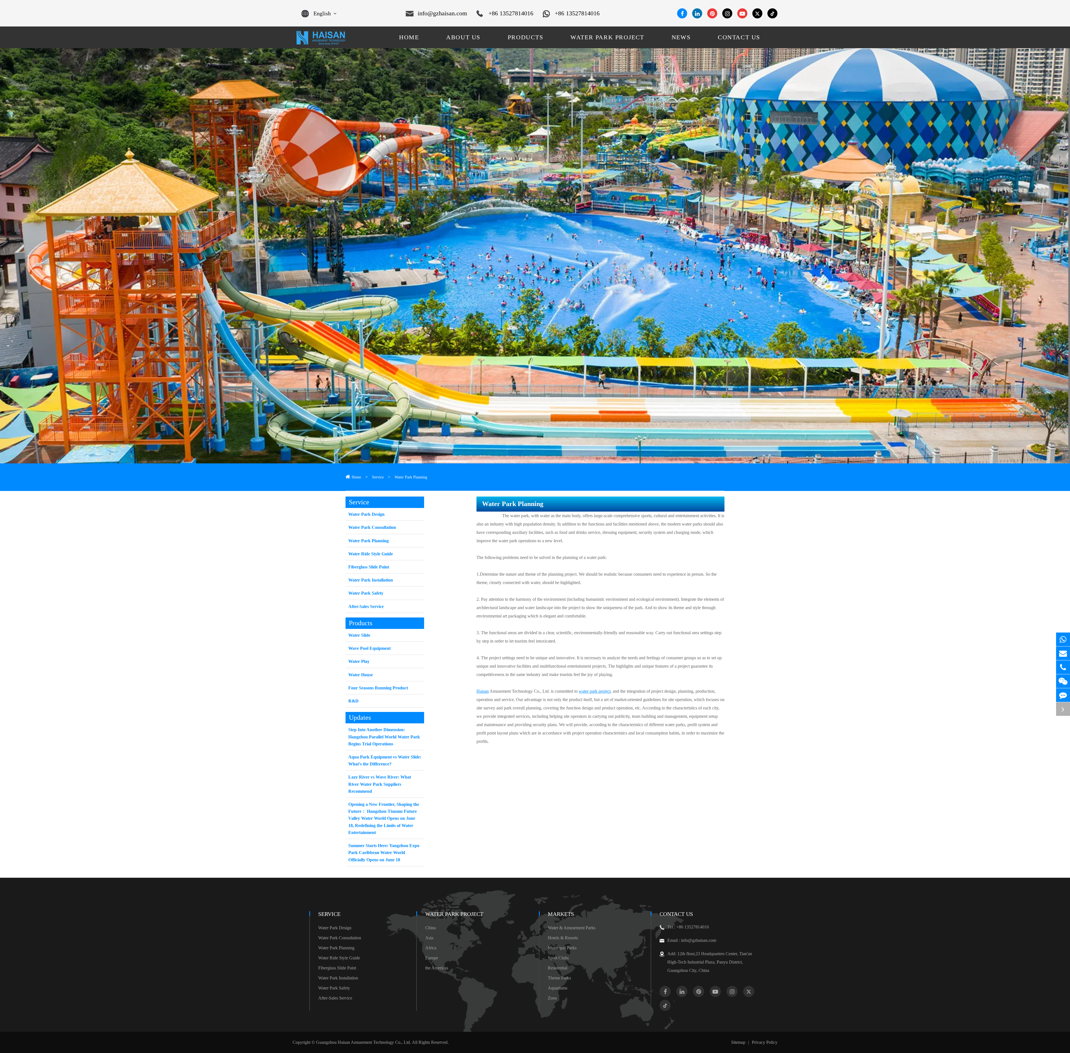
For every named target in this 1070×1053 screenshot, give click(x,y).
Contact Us (676, 914)
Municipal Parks (562, 947)
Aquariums (557, 988)
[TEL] (1063, 667)
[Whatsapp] (1063, 639)
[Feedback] (1063, 695)
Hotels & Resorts (563, 937)
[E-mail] (1063, 653)
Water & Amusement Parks (571, 927)
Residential (557, 968)
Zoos (552, 998)
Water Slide (359, 635)
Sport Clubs (558, 957)
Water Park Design (366, 514)
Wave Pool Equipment (369, 648)
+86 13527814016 (510, 13)
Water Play (358, 661)
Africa (430, 947)
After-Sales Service (366, 606)
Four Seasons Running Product (378, 687)
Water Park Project (454, 914)
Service (378, 477)
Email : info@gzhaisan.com (691, 940)
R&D (353, 701)
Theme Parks (559, 978)
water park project (595, 691)
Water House (360, 674)
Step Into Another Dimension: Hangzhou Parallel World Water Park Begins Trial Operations (384, 736)
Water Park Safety (365, 593)
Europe (431, 957)
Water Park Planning (411, 477)
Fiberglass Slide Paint (368, 567)
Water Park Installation (370, 580)
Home (356, 477)
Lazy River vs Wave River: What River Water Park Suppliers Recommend (379, 784)
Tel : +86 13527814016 (688, 927)
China (430, 927)
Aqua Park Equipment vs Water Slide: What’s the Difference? (384, 760)
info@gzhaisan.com (442, 13)
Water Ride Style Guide (370, 553)
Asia (429, 937)
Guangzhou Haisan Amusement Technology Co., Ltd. (363, 1042)
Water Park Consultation (372, 527)
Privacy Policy (764, 1042)
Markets (561, 914)
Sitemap (738, 1042)
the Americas (436, 968)
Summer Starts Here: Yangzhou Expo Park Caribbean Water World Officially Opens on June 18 (383, 852)
